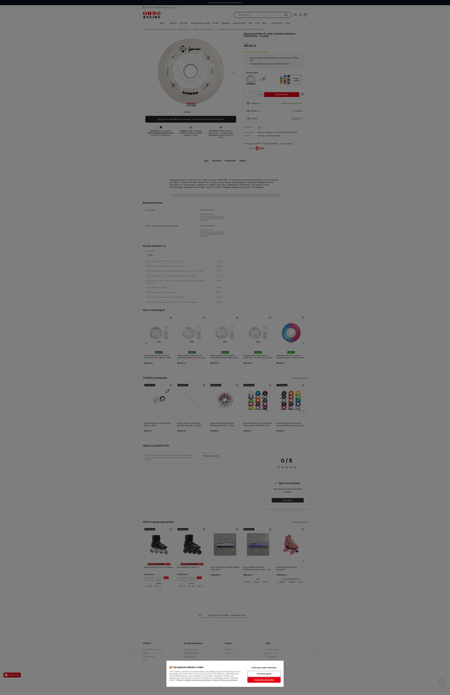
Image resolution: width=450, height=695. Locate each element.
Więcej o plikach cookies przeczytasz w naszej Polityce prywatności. (207, 680)
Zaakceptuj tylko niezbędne (264, 667)
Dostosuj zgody (264, 673)
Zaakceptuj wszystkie (264, 680)
